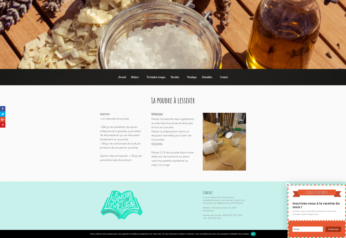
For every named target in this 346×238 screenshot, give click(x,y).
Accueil (122, 77)
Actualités (207, 77)
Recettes (175, 77)
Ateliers (135, 77)
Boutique (192, 77)
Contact (224, 77)
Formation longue (156, 77)
